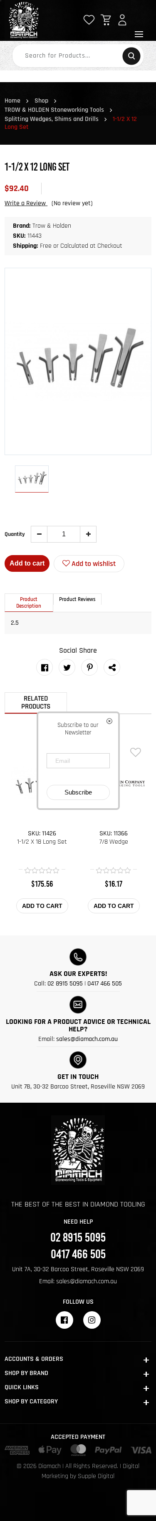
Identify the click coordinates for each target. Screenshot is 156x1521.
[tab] (29, 602)
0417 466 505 (104, 983)
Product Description (28, 602)
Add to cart (27, 563)
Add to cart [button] (42, 906)
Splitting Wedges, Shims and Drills (52, 119)
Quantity (15, 534)
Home (12, 100)
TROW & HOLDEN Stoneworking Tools (54, 110)
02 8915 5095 (65, 983)
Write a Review (26, 203)
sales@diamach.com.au (87, 1039)
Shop (41, 100)
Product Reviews (77, 599)
